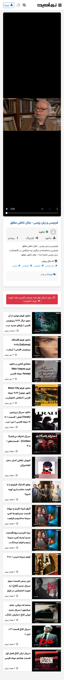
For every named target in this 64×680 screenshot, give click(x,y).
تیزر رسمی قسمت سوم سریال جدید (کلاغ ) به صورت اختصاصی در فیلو (18, 586)
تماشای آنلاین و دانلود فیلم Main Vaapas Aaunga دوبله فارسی (19, 368)
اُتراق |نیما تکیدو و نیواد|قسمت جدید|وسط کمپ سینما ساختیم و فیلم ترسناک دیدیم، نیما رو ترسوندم (18, 518)
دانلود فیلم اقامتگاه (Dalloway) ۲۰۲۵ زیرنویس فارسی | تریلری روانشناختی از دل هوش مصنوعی (18, 349)
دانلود (48, 238)
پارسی (14, 265)
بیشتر (12, 238)
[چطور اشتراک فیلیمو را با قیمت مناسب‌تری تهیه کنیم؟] (46, 492)
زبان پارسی (50, 265)
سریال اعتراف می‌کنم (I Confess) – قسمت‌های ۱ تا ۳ (18, 441)
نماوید (42, 232)
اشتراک (30, 238)
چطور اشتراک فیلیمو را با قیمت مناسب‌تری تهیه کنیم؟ (18, 489)
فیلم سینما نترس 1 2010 (18, 557)
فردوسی (37, 265)
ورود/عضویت (30, 301)
